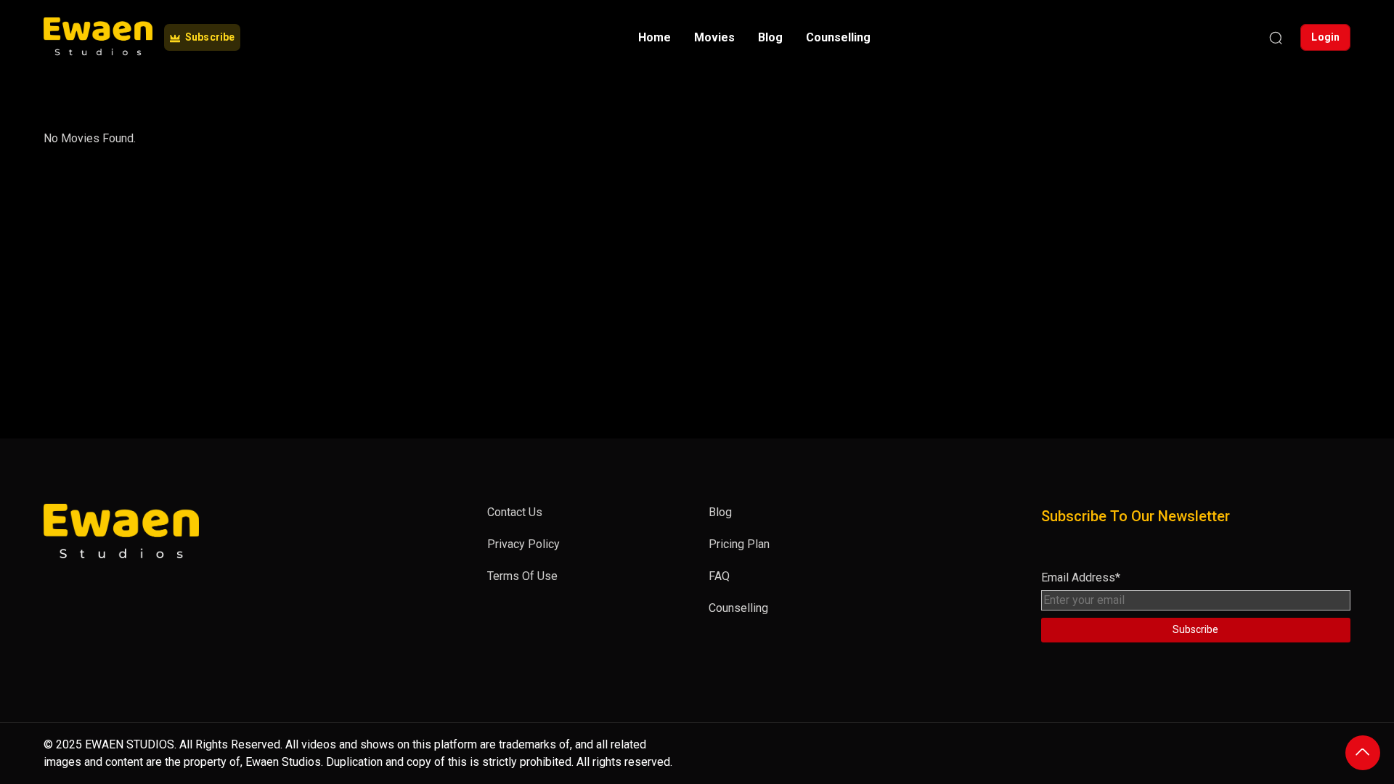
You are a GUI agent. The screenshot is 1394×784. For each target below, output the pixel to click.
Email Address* (1080, 577)
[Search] (1275, 37)
